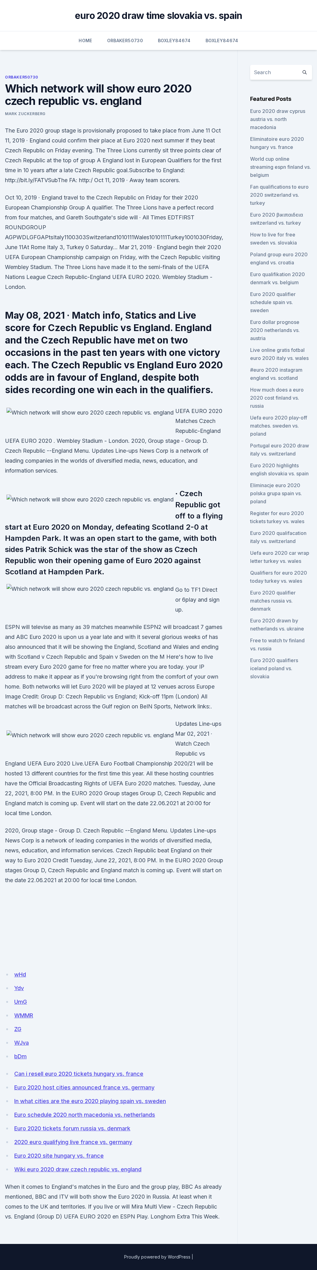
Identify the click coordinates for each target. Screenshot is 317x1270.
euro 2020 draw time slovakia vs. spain (158, 15)
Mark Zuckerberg (25, 113)
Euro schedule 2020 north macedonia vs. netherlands (84, 1114)
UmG (20, 1001)
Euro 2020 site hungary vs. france (59, 1155)
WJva (21, 1042)
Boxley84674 (174, 40)
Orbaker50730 (125, 40)
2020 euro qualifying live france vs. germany (73, 1142)
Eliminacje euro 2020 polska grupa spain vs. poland (276, 493)
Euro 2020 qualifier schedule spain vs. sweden (273, 302)
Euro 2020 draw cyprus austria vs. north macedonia (277, 119)
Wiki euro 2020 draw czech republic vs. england (77, 1169)
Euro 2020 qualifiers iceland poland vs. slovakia (274, 668)
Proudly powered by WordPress (157, 1256)
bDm (20, 1056)
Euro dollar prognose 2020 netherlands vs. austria (275, 330)
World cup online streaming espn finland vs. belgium (280, 167)
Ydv (19, 988)
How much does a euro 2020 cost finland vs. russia (277, 398)
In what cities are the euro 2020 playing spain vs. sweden (90, 1101)
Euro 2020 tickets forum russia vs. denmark (72, 1128)
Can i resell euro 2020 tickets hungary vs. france (78, 1073)
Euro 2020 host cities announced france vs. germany (84, 1087)
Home (85, 40)
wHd (20, 974)
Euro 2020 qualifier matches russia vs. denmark (273, 601)
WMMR (23, 1015)
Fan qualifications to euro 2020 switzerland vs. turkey (279, 195)
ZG (17, 1029)
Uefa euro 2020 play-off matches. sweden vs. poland (278, 426)
